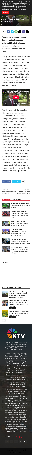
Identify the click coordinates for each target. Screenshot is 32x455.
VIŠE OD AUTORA (17, 199)
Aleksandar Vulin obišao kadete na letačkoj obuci (23, 192)
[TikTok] (16, 441)
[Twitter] (12, 31)
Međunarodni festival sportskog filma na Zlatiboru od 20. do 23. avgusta (20, 205)
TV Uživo (6, 262)
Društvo (6, 16)
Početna (8, 450)
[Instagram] (11, 441)
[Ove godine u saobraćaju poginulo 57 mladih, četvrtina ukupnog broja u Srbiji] (6, 223)
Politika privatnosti (7, 6)
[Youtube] (25, 441)
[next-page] (5, 257)
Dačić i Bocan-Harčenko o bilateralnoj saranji (9, 192)
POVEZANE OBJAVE (6, 199)
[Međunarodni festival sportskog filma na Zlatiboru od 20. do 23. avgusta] (6, 206)
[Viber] (23, 31)
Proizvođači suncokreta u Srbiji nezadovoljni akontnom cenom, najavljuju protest (19, 313)
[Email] (19, 31)
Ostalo (24, 450)
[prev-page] (3, 257)
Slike (21, 450)
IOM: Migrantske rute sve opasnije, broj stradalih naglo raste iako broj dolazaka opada (20, 241)
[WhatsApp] (16, 31)
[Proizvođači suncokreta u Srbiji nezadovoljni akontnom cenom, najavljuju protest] (5, 313)
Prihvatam (5, 12)
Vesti (2, 16)
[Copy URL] (27, 31)
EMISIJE (16, 450)
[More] (23, 181)
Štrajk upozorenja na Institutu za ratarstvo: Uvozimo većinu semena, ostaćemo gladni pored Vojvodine (19, 303)
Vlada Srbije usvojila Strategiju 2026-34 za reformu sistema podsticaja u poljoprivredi (18, 293)
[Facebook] (8, 31)
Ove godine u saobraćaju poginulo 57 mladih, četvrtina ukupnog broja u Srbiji (19, 223)
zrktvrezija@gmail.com (21, 437)
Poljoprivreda (13, 297)
